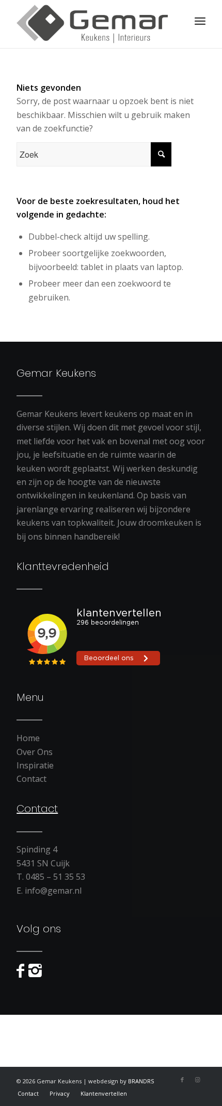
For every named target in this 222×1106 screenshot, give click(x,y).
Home (28, 738)
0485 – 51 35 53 (55, 876)
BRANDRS (141, 1081)
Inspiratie (35, 765)
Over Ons (35, 752)
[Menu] (200, 20)
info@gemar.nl (53, 890)
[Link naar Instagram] (197, 1079)
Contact (31, 778)
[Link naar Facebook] (182, 1079)
